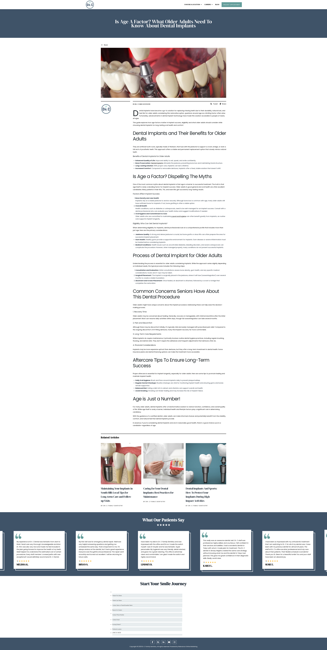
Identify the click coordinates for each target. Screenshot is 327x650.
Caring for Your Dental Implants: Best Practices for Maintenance (158, 493)
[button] (232, 4)
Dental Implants (157, 163)
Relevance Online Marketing (187, 647)
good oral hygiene (179, 216)
